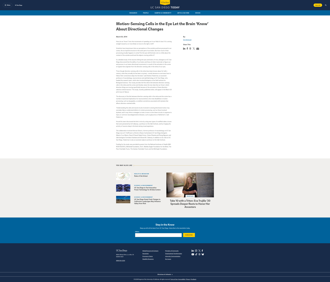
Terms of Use (174, 279)
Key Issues (168, 259)
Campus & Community (163, 13)
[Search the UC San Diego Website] (325, 5)
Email (137, 231)
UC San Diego (18, 5)
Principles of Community (172, 251)
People (146, 13)
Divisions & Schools (164, 274)
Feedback (193, 279)
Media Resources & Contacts (150, 251)
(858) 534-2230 (120, 260)
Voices (197, 13)
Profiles (190, 196)
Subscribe (317, 5)
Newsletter (145, 253)
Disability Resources (148, 259)
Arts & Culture (183, 13)
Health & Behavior (141, 173)
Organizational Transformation (173, 253)
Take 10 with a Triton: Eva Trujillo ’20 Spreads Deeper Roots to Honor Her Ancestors (190, 203)
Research (133, 13)
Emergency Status (147, 256)
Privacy (188, 279)
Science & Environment (143, 185)
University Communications (172, 256)
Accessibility (181, 279)
